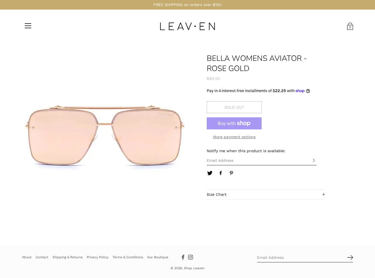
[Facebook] (221, 173)
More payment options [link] (234, 137)
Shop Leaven (194, 268)
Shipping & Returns (67, 257)
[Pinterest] (232, 173)
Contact (42, 257)
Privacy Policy (97, 257)
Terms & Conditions (128, 257)
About (27, 257)
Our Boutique (157, 257)
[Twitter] (210, 173)
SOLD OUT (234, 107)
